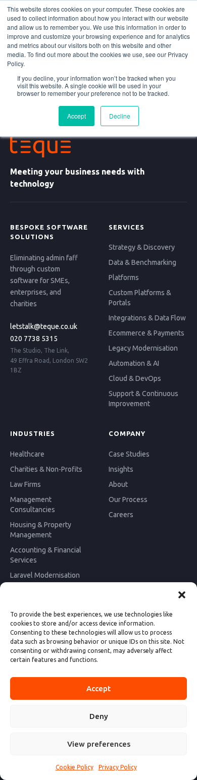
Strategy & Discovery (142, 247)
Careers (121, 515)
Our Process (128, 499)
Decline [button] (119, 116)
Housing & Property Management (40, 530)
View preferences (98, 744)
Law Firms (25, 484)
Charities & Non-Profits (46, 469)
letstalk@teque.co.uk (43, 326)
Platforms (124, 277)
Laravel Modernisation (45, 575)
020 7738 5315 (34, 339)
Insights (121, 469)
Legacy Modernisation (143, 348)
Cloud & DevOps (135, 378)
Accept (98, 688)
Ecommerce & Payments (146, 333)
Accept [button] (76, 116)
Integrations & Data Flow (147, 318)
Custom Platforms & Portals (140, 298)
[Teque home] (98, 147)
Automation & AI (134, 363)
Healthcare (27, 454)
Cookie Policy (74, 767)
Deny (98, 716)
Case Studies (129, 454)
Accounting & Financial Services (45, 555)
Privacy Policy (117, 767)
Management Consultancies (32, 504)
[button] (182, 595)
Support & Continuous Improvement (143, 398)
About (118, 484)
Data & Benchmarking (142, 262)
